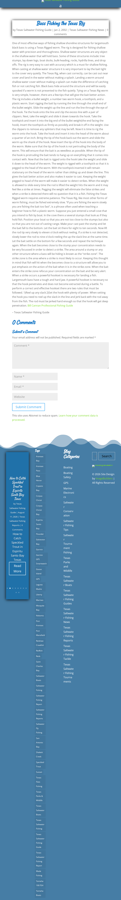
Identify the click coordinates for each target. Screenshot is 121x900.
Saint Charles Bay (39, 666)
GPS (38, 579)
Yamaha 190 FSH (39, 883)
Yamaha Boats (39, 893)
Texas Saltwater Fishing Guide (34, 30)
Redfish (39, 650)
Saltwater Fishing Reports (40, 714)
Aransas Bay (39, 458)
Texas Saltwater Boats (40, 810)
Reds (38, 656)
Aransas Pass (39, 468)
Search (107, 456)
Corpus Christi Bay (39, 510)
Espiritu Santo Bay (39, 524)
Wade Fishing (39, 873)
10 (18, 592)
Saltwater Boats (40, 678)
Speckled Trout (40, 764)
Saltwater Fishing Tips (68, 525)
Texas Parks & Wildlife (39, 796)
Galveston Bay (40, 541)
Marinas (39, 600)
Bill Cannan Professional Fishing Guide (50, 305)
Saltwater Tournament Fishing (68, 543)
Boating (68, 467)
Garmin (39, 549)
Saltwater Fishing (40, 687)
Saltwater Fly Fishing (40, 728)
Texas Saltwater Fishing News (86, 30)
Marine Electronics (68, 493)
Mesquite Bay (40, 607)
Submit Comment (28, 407)
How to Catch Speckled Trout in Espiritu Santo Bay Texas (17, 488)
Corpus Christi (39, 498)
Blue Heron (39, 478)
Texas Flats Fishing (39, 781)
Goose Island (39, 571)
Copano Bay (39, 488)
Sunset (39, 772)
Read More (17, 568)
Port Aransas (39, 623)
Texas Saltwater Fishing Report (40, 859)
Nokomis (40, 615)
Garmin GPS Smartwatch (41, 559)
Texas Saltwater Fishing (40, 824)
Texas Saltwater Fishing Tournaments (68, 673)
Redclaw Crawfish (40, 643)
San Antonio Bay (39, 742)
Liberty (39, 594)
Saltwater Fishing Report (40, 700)
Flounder (40, 534)
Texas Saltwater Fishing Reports (17, 521)
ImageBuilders (104, 478)
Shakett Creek (39, 754)
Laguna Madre (39, 586)
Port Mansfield (40, 633)
